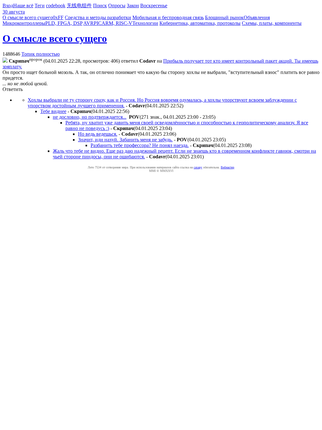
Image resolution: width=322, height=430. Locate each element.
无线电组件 (79, 5)
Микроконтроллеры (24, 23)
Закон (133, 5)
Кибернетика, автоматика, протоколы (200, 23)
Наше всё (23, 5)
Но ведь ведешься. (97, 134)
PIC (98, 23)
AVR (88, 23)
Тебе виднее (53, 111)
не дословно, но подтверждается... (89, 117)
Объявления (257, 17)
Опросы (116, 5)
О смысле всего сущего (28, 17)
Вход (8, 5)
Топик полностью (40, 54)
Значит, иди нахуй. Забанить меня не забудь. (125, 139)
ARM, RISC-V (117, 23)
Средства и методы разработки (98, 17)
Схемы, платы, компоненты (272, 23)
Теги (40, 5)
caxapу (198, 167)
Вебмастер (227, 167)
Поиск (100, 5)
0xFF (58, 17)
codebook (55, 5)
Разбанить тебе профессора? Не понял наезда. (140, 145)
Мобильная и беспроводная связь (168, 17)
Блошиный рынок (224, 17)
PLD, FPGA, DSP (63, 23)
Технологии (145, 23)
